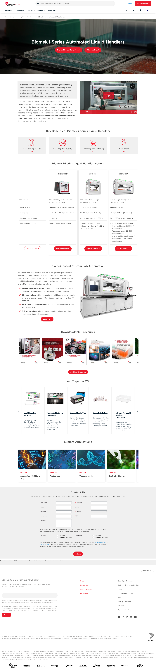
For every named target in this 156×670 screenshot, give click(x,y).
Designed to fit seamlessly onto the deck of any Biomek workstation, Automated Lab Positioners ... (54, 424)
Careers (82, 581)
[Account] (140, 10)
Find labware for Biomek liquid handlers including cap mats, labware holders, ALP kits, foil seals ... (123, 426)
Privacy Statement (124, 601)
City (77, 516)
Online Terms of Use (125, 593)
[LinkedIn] (127, 617)
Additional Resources (78, 372)
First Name (43, 502)
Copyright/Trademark (126, 581)
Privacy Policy (99, 542)
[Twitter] (131, 617)
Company (43, 511)
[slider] (106, 112)
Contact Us (84, 585)
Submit (78, 554)
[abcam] (27, 666)
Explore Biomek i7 (123, 248)
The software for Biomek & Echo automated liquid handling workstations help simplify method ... (32, 424)
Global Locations (86, 589)
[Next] (137, 411)
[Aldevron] (41, 666)
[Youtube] (135, 617)
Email (42, 507)
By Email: (43, 535)
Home (7, 17)
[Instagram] (123, 617)
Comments (43, 520)
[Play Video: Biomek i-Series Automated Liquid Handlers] (108, 95)
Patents (120, 597)
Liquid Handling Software (30, 414)
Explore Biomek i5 (93, 248)
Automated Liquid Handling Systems (23, 17)
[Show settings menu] (131, 112)
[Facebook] (119, 617)
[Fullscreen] (135, 112)
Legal (120, 589)
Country (78, 511)
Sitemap (121, 606)
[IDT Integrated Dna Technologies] (83, 666)
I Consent (62, 536)
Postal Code (44, 516)
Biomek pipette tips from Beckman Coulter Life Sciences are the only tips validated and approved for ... (78, 421)
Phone (77, 507)
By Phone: (79, 535)
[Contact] (126, 10)
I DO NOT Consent (65, 538)
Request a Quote (143, 3)
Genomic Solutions (100, 413)
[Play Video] (82, 112)
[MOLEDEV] (111, 666)
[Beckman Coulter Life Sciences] (14, 3)
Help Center (84, 593)
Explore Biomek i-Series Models (68, 50)
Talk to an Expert (93, 50)
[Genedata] (55, 666)
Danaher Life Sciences (126, 610)
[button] (38, 3)
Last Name (78, 502)
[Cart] (133, 10)
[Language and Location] (147, 10)
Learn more (47, 319)
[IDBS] (69, 666)
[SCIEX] (139, 666)
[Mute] (127, 112)
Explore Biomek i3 (63, 248)
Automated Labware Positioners (55, 414)
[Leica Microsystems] (97, 666)
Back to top (148, 570)
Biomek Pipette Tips (78, 413)
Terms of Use (44, 544)
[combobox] (75, 3)
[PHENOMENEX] (125, 666)
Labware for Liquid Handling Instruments (123, 415)
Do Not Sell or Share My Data (128, 585)
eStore (130, 3)
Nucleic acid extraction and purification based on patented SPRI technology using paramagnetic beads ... (101, 421)
